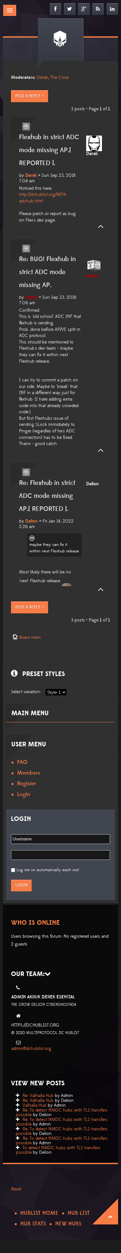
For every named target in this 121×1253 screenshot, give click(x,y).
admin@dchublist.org (31, 1049)
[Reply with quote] (26, 126)
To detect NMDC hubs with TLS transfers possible (58, 1150)
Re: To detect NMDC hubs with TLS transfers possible (61, 1112)
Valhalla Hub (34, 1105)
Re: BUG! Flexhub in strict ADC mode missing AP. (47, 272)
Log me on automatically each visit (47, 870)
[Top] (99, 226)
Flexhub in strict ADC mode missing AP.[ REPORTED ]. (49, 150)
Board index (30, 637)
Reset (16, 1189)
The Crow (59, 77)
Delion (31, 521)
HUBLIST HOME (39, 1213)
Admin (31, 297)
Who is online (35, 923)
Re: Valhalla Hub (38, 1096)
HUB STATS (33, 1223)
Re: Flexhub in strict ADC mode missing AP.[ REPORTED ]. (47, 496)
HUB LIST (79, 1213)
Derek (42, 77)
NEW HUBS (68, 1223)
